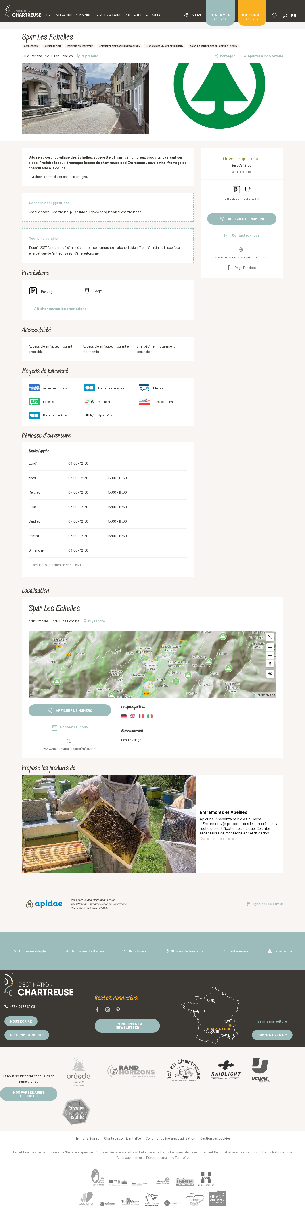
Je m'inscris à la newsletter (127, 1025)
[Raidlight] (226, 1070)
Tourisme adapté (32, 951)
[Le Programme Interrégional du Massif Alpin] (118, 1183)
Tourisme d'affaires (87, 951)
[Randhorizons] (131, 1070)
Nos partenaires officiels (28, 1094)
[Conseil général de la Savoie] (206, 1179)
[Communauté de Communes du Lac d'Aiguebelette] (172, 1203)
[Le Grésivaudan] (108, 1204)
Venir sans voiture (272, 1021)
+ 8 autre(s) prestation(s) (242, 199)
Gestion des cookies (215, 1138)
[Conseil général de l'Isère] (185, 1181)
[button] (285, 16)
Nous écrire (21, 1021)
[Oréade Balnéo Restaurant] (79, 1070)
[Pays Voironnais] (130, 1202)
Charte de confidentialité (122, 1138)
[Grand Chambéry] (217, 1198)
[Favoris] (275, 15)
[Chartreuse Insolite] (76, 1112)
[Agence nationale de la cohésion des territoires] (140, 1183)
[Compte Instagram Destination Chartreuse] (107, 1010)
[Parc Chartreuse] (98, 1177)
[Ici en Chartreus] (184, 1070)
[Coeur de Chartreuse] (87, 1199)
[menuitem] (23, 11)
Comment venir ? (272, 1035)
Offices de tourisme (187, 951)
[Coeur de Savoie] (195, 1200)
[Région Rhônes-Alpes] (162, 1180)
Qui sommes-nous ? (27, 1035)
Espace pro (282, 951)
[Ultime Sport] (260, 1070)
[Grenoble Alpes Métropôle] (151, 1199)
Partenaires (238, 951)
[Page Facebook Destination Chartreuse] (97, 1010)
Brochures (137, 951)
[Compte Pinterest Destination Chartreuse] (118, 1010)
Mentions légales (86, 1138)
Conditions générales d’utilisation (170, 1138)
